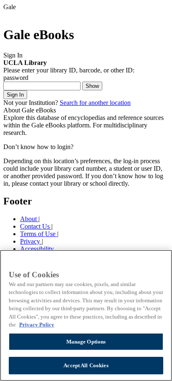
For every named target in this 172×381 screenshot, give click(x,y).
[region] (86, 315)
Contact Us (35, 226)
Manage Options (86, 342)
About (29, 218)
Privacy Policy (36, 324)
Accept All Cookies (85, 365)
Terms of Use (38, 233)
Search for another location (95, 102)
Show (92, 86)
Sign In (15, 95)
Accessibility (37, 248)
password (15, 77)
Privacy (31, 241)
